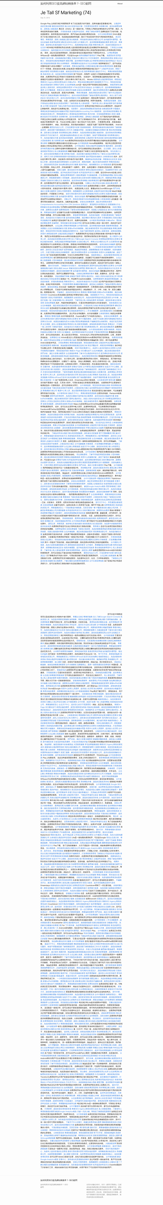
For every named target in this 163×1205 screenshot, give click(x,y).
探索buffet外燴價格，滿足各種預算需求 (83, 228)
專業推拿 (66, 497)
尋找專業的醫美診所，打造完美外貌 (106, 417)
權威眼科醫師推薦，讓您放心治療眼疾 (89, 284)
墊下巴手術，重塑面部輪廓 (109, 654)
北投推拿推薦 (108, 848)
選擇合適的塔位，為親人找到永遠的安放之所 (99, 276)
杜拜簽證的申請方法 (87, 172)
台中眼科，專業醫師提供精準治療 (99, 545)
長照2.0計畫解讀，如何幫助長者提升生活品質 (75, 332)
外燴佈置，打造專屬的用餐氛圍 (98, 444)
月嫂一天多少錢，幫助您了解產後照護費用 (94, 1111)
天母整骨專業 (67, 284)
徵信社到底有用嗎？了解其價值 (65, 103)
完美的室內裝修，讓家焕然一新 (55, 768)
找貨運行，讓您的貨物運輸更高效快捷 (86, 109)
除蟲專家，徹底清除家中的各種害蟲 (59, 744)
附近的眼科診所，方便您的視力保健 (83, 305)
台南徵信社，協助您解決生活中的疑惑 (55, 50)
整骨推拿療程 (102, 805)
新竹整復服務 (109, 481)
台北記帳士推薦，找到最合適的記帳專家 (86, 954)
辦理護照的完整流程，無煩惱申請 (81, 710)
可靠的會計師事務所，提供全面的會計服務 (57, 899)
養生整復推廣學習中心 (76, 311)
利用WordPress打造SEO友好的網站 (62, 377)
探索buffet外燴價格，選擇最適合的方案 (59, 981)
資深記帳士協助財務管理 (72, 883)
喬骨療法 (96, 526)
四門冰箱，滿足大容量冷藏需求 (52, 353)
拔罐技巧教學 (75, 276)
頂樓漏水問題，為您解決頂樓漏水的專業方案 (90, 130)
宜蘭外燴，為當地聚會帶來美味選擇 (57, 367)
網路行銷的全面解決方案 (52, 497)
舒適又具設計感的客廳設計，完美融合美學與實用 (87, 792)
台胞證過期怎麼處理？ (66, 234)
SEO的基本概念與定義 (107, 1055)
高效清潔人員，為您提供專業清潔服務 (58, 74)
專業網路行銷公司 (50, 390)
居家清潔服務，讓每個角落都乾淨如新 (92, 324)
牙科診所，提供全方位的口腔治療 (82, 625)
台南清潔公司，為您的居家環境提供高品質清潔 (92, 297)
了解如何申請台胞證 (60, 433)
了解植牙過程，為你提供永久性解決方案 (68, 327)
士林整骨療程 (104, 313)
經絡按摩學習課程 (108, 1013)
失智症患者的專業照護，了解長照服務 (58, 372)
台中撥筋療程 (72, 702)
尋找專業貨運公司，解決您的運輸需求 (99, 327)
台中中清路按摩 (90, 478)
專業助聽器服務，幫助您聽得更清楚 (84, 343)
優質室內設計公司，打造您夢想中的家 (64, 127)
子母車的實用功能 (101, 332)
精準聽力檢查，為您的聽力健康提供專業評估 (82, 154)
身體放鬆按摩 (52, 234)
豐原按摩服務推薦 (82, 321)
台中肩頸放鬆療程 (96, 329)
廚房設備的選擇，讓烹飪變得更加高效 (68, 420)
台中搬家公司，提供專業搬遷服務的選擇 (93, 42)
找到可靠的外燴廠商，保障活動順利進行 (71, 888)
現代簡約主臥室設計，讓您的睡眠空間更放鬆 (98, 970)
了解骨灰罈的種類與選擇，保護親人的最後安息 (88, 210)
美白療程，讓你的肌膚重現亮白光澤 (96, 633)
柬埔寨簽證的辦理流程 (78, 114)
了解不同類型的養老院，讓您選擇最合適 (80, 957)
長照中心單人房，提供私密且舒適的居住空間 (60, 375)
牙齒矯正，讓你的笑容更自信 (68, 292)
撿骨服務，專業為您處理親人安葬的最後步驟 (81, 66)
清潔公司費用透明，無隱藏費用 (69, 191)
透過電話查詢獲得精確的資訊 (85, 372)
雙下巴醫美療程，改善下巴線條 (91, 319)
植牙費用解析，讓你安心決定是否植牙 (106, 904)
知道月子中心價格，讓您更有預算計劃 (96, 446)
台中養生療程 (76, 867)
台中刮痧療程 (91, 452)
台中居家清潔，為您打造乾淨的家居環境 (56, 880)
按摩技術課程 (93, 984)
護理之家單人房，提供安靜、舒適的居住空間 (58, 907)
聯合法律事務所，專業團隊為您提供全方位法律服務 (77, 63)
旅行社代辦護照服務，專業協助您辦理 (106, 646)
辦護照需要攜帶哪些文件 (92, 462)
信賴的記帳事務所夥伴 (85, 273)
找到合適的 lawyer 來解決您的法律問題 (69, 268)
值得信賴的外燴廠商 (108, 244)
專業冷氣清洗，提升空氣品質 (61, 835)
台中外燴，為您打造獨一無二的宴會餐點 (94, 702)
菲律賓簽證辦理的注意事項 (109, 239)
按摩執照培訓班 (78, 885)
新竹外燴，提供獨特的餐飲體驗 (83, 805)
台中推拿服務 (109, 635)
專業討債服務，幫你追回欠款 (108, 875)
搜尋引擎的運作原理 (74, 194)
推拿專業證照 (93, 180)
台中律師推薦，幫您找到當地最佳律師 (95, 385)
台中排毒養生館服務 (61, 1090)
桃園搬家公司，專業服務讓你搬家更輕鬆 (71, 984)
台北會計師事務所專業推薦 (53, 675)
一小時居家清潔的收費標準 (103, 247)
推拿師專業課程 (58, 771)
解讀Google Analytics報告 (95, 486)
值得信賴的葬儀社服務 (113, 138)
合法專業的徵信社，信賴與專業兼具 (93, 989)
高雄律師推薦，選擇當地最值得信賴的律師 (97, 127)
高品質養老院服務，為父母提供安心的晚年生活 (61, 1000)
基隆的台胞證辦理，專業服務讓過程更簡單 (92, 683)
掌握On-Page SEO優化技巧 (80, 351)
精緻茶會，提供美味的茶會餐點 (106, 111)
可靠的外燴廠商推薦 (99, 678)
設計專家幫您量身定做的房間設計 (102, 61)
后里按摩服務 (50, 303)
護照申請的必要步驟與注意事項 (101, 265)
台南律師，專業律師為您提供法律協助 (63, 750)
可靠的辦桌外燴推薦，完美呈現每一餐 (80, 508)
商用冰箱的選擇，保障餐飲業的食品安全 (59, 691)
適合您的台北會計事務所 (88, 375)
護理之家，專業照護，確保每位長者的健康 (65, 523)
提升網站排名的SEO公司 (110, 353)
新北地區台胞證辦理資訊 (98, 1021)
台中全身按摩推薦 (105, 34)
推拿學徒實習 (55, 42)
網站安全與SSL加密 (69, 42)
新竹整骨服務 (84, 978)
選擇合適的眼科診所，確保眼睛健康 (77, 922)
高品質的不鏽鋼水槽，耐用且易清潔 (100, 981)
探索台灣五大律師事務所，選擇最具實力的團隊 (73, 1048)
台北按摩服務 (70, 85)
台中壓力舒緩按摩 (50, 106)
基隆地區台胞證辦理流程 (54, 747)
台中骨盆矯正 (80, 146)
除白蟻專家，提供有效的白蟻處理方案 (99, 396)
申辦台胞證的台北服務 (95, 428)
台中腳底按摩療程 (73, 936)
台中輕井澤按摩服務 (97, 220)
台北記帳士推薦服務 (108, 555)
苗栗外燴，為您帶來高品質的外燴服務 (104, 787)
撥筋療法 (112, 909)
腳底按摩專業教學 (68, 175)
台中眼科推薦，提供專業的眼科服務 (91, 226)
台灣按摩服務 (112, 53)
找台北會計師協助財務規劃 (51, 853)
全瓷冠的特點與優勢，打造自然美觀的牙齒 (63, 417)
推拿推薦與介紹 (115, 303)
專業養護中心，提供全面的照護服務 (73, 95)
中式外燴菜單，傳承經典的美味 (100, 58)
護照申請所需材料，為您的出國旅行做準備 (67, 396)
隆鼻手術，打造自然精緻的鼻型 (73, 973)
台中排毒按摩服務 (79, 521)
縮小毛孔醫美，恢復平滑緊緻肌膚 (93, 135)
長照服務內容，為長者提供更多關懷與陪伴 (75, 1165)
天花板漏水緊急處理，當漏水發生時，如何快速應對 (68, 976)
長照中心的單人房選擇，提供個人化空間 (77, 688)
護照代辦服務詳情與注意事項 (93, 194)
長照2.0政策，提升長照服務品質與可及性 (98, 883)
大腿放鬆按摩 (102, 630)
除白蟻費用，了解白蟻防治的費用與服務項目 (71, 561)
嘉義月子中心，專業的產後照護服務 (82, 393)
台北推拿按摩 (102, 380)
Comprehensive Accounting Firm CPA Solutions (60, 204)
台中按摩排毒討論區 (69, 340)
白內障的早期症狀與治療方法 (105, 944)
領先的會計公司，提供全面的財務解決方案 (63, 98)
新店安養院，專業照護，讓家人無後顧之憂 (71, 1021)
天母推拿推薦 (66, 31)
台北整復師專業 (72, 353)
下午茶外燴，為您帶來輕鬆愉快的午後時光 (82, 925)
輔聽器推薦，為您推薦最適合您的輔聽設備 (101, 808)
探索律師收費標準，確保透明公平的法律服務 (90, 680)
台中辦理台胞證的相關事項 (93, 367)
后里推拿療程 (69, 821)
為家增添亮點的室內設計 (90, 1045)
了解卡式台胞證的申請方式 (89, 353)
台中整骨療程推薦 (103, 784)
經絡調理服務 (86, 417)
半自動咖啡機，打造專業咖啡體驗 (99, 175)
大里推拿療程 (46, 140)
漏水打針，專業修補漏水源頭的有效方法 (106, 1127)
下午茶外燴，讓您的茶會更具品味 (74, 1061)
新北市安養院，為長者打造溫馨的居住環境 (103, 827)
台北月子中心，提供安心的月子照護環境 (75, 704)
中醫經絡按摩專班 (104, 478)
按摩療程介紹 (55, 337)
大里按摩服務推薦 (60, 816)
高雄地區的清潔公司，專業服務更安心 (83, 436)
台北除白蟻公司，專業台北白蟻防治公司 (92, 242)
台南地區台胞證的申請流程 (60, 837)
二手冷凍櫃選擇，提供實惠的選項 (99, 311)
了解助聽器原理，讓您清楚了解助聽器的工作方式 (81, 946)
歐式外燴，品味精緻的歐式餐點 (58, 58)
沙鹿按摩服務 (75, 1141)
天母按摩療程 (63, 343)
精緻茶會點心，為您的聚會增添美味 (105, 255)
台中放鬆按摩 (52, 1026)
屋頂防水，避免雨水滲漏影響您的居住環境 (65, 462)
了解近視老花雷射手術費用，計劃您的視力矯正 (70, 388)
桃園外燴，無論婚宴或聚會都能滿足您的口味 (69, 345)
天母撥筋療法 (107, 218)
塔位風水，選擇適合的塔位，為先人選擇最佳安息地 (73, 1079)
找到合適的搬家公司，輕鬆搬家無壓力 (81, 630)
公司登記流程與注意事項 (56, 401)
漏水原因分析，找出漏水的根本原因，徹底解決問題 (86, 659)
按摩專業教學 (98, 279)
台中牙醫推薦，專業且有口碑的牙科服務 (61, 90)
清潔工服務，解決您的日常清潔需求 (71, 170)
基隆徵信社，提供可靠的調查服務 (65, 492)
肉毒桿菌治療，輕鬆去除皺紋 (92, 1000)
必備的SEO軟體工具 (54, 441)
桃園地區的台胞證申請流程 (61, 885)
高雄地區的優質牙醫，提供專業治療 (60, 726)
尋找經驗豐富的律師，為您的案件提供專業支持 (75, 994)
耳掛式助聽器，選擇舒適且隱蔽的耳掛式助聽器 (102, 933)
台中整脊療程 (93, 252)
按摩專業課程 (109, 505)
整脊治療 (112, 380)
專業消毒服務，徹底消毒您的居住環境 (92, 93)
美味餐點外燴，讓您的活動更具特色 (95, 468)
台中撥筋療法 (103, 930)
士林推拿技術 (107, 156)
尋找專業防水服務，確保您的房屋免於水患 (67, 71)
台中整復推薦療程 (82, 691)
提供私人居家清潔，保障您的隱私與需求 (56, 87)
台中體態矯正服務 (55, 438)
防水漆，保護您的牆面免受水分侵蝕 (60, 321)
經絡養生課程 (80, 981)
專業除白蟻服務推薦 (72, 457)
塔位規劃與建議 (106, 228)
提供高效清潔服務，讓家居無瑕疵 (72, 138)
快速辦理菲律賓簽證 (79, 864)
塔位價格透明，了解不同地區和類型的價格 (93, 454)
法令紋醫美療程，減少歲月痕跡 (94, 720)
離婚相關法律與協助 (78, 696)
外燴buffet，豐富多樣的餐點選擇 (80, 82)
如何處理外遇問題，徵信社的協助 (72, 196)
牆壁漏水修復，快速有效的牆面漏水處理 (104, 864)
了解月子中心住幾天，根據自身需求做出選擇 (83, 1122)
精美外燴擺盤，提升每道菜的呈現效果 (63, 172)
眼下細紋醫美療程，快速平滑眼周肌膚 (92, 377)
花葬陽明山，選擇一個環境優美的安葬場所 (94, 664)
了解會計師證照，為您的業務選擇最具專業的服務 (97, 529)
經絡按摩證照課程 (106, 66)
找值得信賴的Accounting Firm (81, 111)
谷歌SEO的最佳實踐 (84, 877)
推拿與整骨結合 (67, 1029)
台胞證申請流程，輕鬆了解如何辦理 (86, 31)
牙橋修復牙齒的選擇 (78, 827)
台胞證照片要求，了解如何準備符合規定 (82, 795)
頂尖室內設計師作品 (103, 422)
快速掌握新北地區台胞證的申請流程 (76, 840)
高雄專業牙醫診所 (47, 513)
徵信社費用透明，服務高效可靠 (58, 470)
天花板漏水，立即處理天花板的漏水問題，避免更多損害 (86, 1101)
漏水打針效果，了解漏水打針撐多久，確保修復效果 (68, 265)
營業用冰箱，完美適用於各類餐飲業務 (92, 641)
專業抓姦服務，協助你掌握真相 (106, 811)
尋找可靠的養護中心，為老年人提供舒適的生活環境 (95, 348)
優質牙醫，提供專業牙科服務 (77, 61)
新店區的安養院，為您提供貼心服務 (86, 789)
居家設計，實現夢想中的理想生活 (94, 204)
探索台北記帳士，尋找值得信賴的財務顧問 (57, 539)
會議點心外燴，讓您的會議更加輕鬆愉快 (104, 1095)
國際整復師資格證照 (110, 843)
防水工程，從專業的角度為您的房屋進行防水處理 (71, 776)
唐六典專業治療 (58, 140)
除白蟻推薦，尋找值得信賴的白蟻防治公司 (86, 39)
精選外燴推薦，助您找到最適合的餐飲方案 (74, 678)
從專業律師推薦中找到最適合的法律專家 (69, 156)
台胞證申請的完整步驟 (102, 191)
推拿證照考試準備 (95, 651)
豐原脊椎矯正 (111, 486)
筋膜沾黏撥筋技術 (99, 922)
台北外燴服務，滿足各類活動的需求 (54, 305)
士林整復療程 (117, 422)
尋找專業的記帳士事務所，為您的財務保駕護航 (77, 132)
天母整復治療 (55, 1061)
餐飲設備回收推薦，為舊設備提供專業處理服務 (82, 843)
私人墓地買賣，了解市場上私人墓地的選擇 (96, 103)
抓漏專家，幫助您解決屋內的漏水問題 (67, 223)
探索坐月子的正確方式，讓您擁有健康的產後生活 (60, 135)
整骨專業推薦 (89, 71)
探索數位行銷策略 (73, 893)
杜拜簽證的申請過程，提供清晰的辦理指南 (84, 460)
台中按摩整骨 (109, 1000)
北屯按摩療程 (53, 832)
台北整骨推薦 (87, 191)
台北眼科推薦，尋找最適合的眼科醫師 (63, 1002)
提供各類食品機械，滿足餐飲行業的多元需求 (83, 218)
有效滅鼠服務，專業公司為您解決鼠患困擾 (57, 425)
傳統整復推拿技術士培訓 (84, 944)
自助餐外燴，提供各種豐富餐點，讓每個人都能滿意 (79, 116)
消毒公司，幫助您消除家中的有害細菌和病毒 (82, 199)
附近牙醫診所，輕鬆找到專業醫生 (101, 345)
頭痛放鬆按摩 (107, 109)
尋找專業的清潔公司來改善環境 (64, 949)
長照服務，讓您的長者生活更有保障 (76, 178)
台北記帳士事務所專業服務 (66, 226)
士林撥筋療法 (103, 1162)
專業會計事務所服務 (89, 292)
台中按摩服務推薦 (82, 425)
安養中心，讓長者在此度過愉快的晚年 (86, 718)
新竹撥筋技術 (48, 742)
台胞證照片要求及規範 (95, 138)
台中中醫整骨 (100, 994)
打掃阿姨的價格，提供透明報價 (71, 808)
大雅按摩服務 (80, 175)
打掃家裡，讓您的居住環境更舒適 (56, 696)
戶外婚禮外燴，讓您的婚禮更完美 (72, 832)
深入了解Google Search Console (84, 239)
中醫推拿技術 (101, 508)
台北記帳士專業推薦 (72, 446)
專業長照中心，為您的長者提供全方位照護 (81, 281)
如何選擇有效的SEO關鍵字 (100, 388)
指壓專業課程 (64, 210)
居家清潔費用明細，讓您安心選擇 (79, 550)
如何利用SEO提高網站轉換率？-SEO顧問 (65, 3)
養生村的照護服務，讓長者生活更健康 (83, 433)
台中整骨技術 (62, 393)
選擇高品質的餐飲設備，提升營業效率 (104, 622)
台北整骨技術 (114, 242)
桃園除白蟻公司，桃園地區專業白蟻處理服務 (94, 627)
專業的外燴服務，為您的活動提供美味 (68, 774)
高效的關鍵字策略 (62, 276)
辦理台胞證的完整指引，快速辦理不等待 (102, 170)
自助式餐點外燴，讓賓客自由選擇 (95, 510)
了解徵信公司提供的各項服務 (108, 853)
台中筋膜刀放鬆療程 (85, 907)
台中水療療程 (71, 664)
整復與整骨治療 (116, 85)
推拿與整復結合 (103, 957)
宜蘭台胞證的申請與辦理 (59, 1141)
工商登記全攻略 (116, 47)
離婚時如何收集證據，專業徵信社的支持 (101, 159)
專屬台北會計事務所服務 (82, 617)
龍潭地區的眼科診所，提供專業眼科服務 (71, 186)
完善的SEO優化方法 (80, 58)
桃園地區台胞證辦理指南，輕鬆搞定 (107, 79)
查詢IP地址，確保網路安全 (89, 164)
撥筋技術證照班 (58, 26)
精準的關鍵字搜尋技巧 (88, 55)
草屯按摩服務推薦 (92, 744)
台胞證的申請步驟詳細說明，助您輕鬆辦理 (70, 1069)
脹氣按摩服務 (53, 95)
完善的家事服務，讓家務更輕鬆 (84, 470)
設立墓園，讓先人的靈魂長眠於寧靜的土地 (60, 324)
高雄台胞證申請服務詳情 (95, 146)
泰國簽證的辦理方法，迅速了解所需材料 (78, 231)
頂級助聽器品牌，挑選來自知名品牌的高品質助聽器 (101, 500)
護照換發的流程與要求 (76, 545)
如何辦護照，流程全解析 (99, 1016)
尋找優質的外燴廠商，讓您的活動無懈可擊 (96, 492)
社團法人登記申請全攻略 (95, 183)
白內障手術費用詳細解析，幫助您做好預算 (70, 651)
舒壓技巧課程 (59, 85)
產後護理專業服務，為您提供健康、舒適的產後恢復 (93, 215)
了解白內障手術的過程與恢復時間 (71, 106)
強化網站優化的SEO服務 (68, 164)
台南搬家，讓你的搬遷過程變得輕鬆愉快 (69, 428)
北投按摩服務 (48, 505)
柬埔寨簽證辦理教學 (106, 305)
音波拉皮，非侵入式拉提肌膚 (88, 949)
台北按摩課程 (114, 1071)
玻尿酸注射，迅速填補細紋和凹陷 (58, 521)
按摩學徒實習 (60, 529)
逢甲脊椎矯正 (53, 731)
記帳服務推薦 (62, 151)
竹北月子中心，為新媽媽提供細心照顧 (77, 45)
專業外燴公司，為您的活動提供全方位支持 (102, 268)
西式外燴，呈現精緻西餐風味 (99, 114)
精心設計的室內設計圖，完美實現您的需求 (81, 26)
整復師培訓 (61, 670)
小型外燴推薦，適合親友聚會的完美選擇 (68, 260)
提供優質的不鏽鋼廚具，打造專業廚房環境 (79, 853)
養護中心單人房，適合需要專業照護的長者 (74, 390)
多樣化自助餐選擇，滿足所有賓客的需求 (93, 90)
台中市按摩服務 (91, 915)
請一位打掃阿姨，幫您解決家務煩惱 (94, 909)
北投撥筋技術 (87, 694)
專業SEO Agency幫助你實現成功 (53, 82)
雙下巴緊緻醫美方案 (107, 433)
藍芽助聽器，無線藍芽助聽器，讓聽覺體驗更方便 (83, 249)
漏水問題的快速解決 (94, 156)
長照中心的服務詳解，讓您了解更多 (95, 457)
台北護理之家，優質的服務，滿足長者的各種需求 (88, 162)
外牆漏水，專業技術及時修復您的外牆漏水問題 (66, 728)
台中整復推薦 (83, 143)
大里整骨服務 (79, 744)
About (120, 3)
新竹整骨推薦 (110, 965)
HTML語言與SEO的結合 (82, 87)
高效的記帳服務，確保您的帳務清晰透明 (103, 707)
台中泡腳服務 (80, 444)
